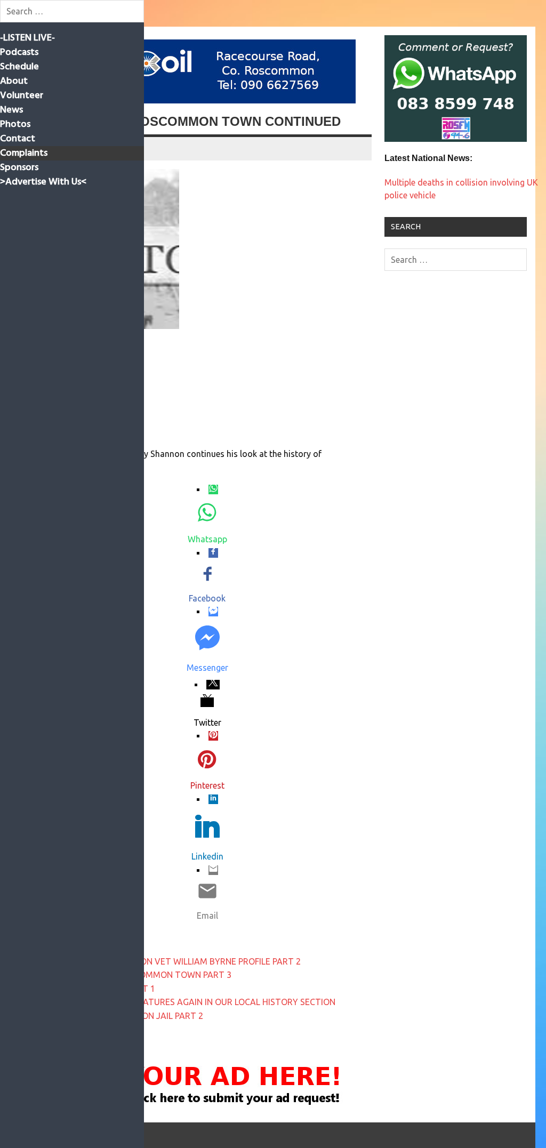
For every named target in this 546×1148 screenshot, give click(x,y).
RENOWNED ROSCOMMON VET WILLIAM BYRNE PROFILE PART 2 (174, 961)
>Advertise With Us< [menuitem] (43, 182)
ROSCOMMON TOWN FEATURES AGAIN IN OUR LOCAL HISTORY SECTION (191, 1002)
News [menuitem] (11, 110)
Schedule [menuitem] (19, 67)
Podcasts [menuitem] (19, 52)
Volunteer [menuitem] (21, 95)
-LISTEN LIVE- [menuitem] (27, 38)
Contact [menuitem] (17, 139)
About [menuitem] (14, 81)
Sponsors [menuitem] (19, 167)
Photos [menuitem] (15, 124)
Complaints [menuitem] (23, 153)
